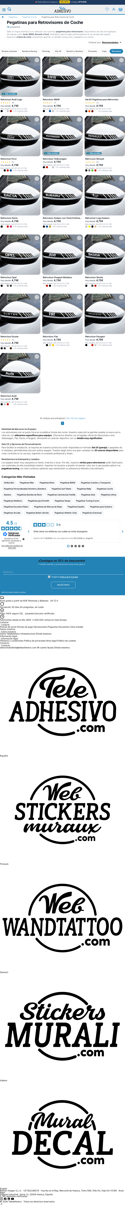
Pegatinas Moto (47, 482)
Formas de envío (8, 627)
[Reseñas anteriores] (28, 531)
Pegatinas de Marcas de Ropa (48, 506)
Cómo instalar (76, 627)
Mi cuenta (42, 647)
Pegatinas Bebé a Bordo (37, 513)
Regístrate (63, 584)
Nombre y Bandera (74, 51)
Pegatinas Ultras (108, 494)
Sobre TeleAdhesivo (10, 633)
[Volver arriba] (1, 1204)
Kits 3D (58, 51)
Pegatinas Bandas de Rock (29, 494)
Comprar (5, 625)
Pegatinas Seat (88, 494)
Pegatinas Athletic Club (66, 513)
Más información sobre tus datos (14, 592)
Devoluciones (40, 627)
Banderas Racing (29, 51)
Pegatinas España (76, 506)
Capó (104, 51)
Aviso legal (51, 640)
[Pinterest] (9, 1199)
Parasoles (92, 51)
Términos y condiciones (11, 640)
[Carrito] (120, 9)
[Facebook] (5, 1199)
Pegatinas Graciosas (92, 513)
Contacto (5, 645)
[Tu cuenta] (114, 9)
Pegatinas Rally (84, 489)
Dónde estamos (43, 633)
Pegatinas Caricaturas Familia (61, 494)
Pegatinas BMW (67, 482)
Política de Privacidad (69, 577)
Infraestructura (27, 633)
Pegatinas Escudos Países (16, 506)
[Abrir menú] (5, 10)
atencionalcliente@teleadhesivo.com (18, 647)
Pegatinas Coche (29, 17)
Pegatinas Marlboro (13, 501)
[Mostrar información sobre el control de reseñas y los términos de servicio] (23, 539)
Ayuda (50, 647)
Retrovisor (116, 51)
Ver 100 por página (76, 418)
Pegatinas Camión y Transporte (96, 482)
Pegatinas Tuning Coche (87, 501)
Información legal (9, 639)
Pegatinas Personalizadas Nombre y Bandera (25, 489)
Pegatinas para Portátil (38, 501)
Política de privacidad (35, 640)
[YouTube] (12, 1199)
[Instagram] (2, 1199)
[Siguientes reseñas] (122, 531)
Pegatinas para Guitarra (101, 506)
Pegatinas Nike (27, 482)
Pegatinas (13, 17)
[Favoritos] (107, 9)
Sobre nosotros (8, 632)
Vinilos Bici (9, 482)
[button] (2, 111)
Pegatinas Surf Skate (61, 489)
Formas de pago (25, 627)
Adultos (7, 494)
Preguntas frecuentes (58, 627)
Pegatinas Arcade (12, 513)
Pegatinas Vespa (62, 501)
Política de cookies (66, 640)
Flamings (46, 51)
